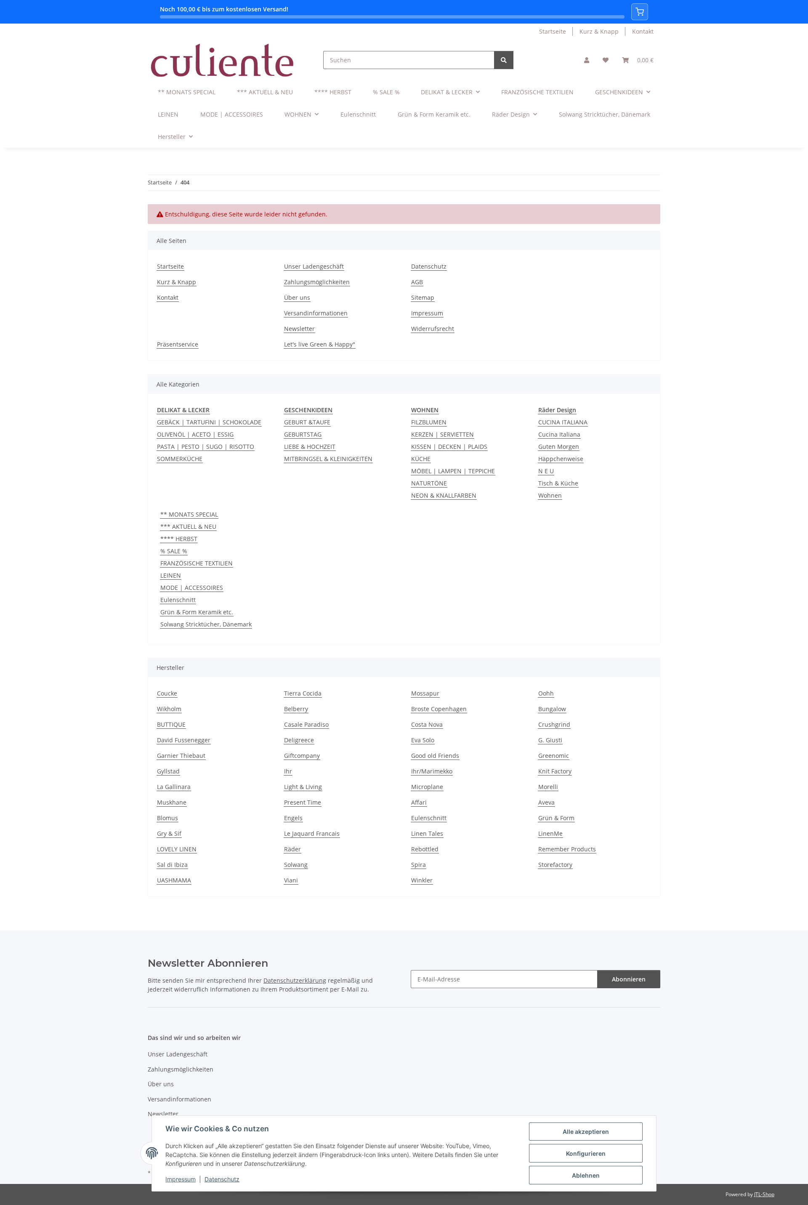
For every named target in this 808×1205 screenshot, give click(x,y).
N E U (546, 471)
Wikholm (169, 709)
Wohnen (550, 495)
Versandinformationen (316, 313)
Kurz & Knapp (599, 31)
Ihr (288, 771)
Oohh (546, 693)
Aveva (546, 802)
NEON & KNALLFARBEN (443, 495)
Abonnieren (629, 979)
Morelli (548, 787)
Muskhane (171, 802)
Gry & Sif (169, 833)
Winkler (422, 880)
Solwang (296, 865)
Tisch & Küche (558, 483)
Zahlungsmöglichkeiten (317, 282)
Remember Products (567, 849)
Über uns (297, 297)
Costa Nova (427, 724)
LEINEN (170, 575)
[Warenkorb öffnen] (639, 11)
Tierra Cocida (303, 693)
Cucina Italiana (559, 434)
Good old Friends (435, 756)
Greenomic (553, 756)
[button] (586, 60)
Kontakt (643, 31)
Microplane (427, 787)
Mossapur (425, 693)
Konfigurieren (586, 1153)
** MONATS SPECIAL (189, 514)
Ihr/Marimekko (431, 771)
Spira (418, 865)
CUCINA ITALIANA (562, 422)
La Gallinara (174, 787)
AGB (417, 282)
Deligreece (299, 740)
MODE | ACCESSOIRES (191, 588)
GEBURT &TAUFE (307, 422)
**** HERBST (178, 539)
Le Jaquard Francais (312, 833)
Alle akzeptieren (586, 1131)
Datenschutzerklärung (294, 980)
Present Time (302, 802)
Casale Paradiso (306, 724)
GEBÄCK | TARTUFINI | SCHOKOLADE (209, 422)
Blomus (167, 818)
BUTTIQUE (171, 724)
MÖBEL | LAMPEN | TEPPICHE (453, 471)
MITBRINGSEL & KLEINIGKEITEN (328, 459)
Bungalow (552, 709)
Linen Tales (427, 833)
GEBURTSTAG (303, 434)
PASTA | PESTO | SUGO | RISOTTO (205, 447)
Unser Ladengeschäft (314, 266)
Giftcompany (302, 756)
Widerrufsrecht (432, 329)
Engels (293, 818)
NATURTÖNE (429, 483)
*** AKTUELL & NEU (188, 527)
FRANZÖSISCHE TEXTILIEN (196, 563)
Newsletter (299, 329)
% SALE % (173, 551)
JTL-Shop (764, 1194)
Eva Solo (422, 740)
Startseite (552, 31)
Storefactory (555, 865)
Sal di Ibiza (172, 865)
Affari (419, 802)
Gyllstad (168, 771)
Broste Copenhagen (439, 709)
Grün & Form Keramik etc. (196, 612)
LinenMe (550, 833)
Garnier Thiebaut (181, 756)
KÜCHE (421, 459)
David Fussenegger (183, 740)
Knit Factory (554, 771)
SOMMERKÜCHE (179, 459)
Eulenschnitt (178, 600)
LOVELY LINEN (177, 849)
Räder (292, 849)
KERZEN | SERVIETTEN (442, 434)
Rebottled (425, 849)
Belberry (296, 709)
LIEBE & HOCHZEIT (309, 447)
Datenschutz (222, 1179)
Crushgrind (554, 724)
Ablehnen (586, 1175)
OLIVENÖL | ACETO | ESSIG (195, 434)
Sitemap (422, 297)
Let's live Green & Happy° (319, 344)
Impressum (180, 1179)
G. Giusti (550, 740)
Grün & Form (556, 818)
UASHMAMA (174, 880)
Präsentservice (177, 344)
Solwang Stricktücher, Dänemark (206, 624)
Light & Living (303, 787)
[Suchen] (503, 60)
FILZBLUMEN (429, 422)
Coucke (167, 693)
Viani (291, 880)
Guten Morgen (558, 447)
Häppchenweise (560, 459)
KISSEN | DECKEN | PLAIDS (449, 447)
